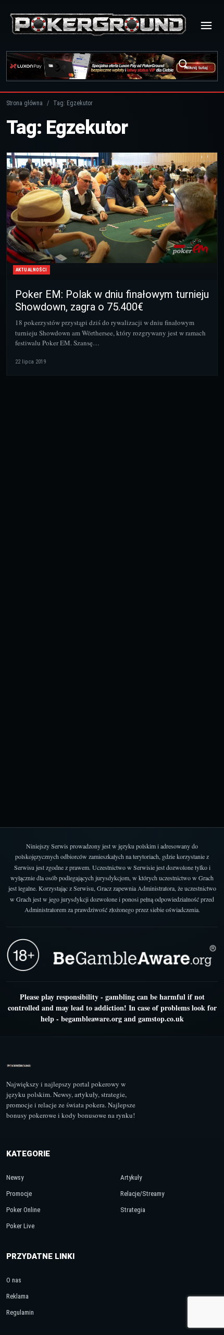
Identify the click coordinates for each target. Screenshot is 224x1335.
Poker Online (23, 1210)
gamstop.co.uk (161, 1018)
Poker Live (20, 1226)
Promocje (19, 1193)
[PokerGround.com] (98, 25)
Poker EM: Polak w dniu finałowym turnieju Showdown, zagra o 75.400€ (112, 300)
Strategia (132, 1210)
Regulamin (20, 1312)
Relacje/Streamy (142, 1193)
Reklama (17, 1296)
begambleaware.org (91, 1018)
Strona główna (24, 103)
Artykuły (131, 1177)
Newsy (14, 1177)
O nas (13, 1280)
